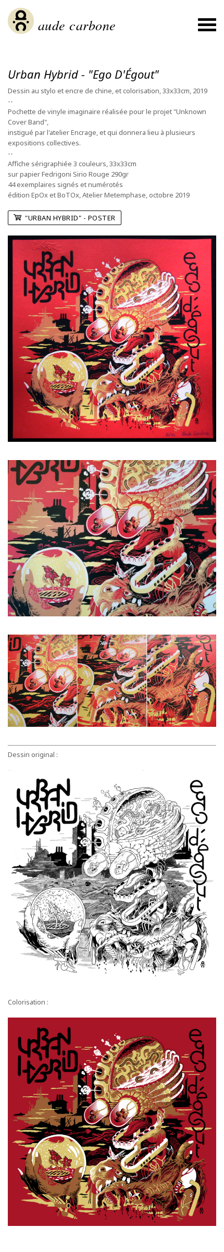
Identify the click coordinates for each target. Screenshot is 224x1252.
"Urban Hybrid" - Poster (68, 217)
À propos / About (112, 58)
